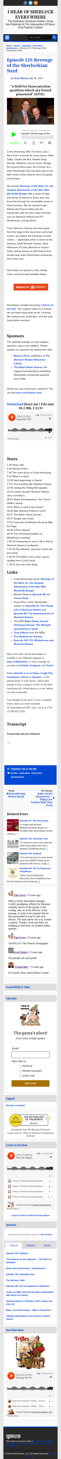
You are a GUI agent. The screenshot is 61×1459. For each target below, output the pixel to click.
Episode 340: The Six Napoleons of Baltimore (27, 1286)
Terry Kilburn (21, 632)
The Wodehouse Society (28, 636)
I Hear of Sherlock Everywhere (31, 14)
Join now (30, 1083)
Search (54, 37)
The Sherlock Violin (15, 1280)
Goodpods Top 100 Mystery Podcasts (30, 1129)
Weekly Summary (32, 1070)
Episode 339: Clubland (17, 1253)
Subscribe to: (19, 1061)
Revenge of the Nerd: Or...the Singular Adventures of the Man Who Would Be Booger (30, 190)
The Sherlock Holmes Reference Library (32, 359)
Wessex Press (22, 355)
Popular (13, 1245)
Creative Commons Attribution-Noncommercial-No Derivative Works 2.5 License (29, 1443)
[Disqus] (30, 932)
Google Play (46, 673)
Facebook (24, 665)
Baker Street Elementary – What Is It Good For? (29, 1310)
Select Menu (7, 37)
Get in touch (46, 1234)
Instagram (35, 665)
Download (15, 404)
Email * (16, 1048)
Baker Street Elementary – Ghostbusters (26, 1268)
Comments (30, 1245)
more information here (29, 392)
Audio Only (28, 1075)
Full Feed (27, 1066)
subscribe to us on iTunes (26, 673)
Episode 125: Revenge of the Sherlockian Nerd (30, 65)
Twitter (49, 665)
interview (36, 773)
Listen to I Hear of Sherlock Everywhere (30, 1215)
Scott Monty (21, 78)
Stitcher (25, 677)
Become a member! (15, 1105)
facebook (25, 3)
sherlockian (17, 777)
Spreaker (36, 677)
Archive (47, 1245)
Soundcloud (13, 677)
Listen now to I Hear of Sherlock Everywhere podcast (30, 1134)
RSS (36, 3)
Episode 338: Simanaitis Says (20, 1274)
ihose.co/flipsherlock (17, 661)
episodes (24, 773)
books (14, 773)
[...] (14, 834)
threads (30, 3)
